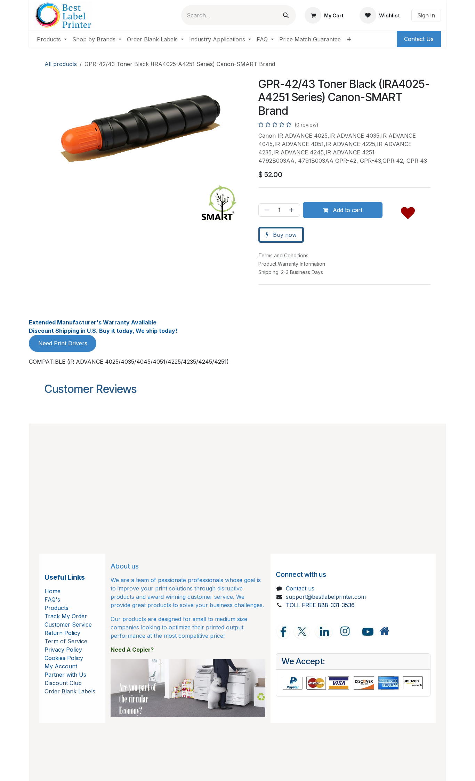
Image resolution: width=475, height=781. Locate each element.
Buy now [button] (284, 234)
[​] (384, 631)
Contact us (300, 588)
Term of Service (66, 641)
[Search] (286, 15)
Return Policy (62, 632)
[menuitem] (52, 39)
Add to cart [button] (346, 210)
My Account (61, 666)
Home (53, 591)
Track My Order (66, 616)
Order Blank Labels (70, 691)
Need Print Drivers (62, 343)
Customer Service (68, 624)
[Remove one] (266, 210)
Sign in (426, 15)
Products (57, 607)
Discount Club (63, 682)
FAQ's (52, 599)
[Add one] (293, 210)
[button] (407, 211)
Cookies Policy (64, 657)
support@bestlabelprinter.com (326, 596)
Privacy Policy (63, 649)
